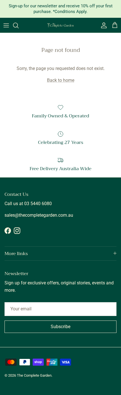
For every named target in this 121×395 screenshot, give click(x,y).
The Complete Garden (34, 375)
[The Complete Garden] (60, 25)
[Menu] (6, 25)
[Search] (18, 25)
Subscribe (60, 326)
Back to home (60, 80)
